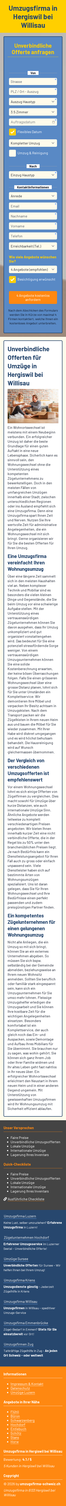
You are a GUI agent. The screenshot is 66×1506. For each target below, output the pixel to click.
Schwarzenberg (23, 1420)
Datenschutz (20, 1388)
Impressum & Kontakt (27, 1384)
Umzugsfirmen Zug (18, 1344)
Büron (15, 1416)
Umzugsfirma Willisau (20, 1301)
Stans (15, 1437)
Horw (15, 1441)
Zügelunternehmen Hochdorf (26, 1237)
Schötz (16, 1433)
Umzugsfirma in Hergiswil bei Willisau (33, 16)
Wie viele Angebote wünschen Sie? (32, 259)
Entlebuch (18, 1429)
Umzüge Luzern (23, 1392)
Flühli (15, 1412)
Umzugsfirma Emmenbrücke (26, 1323)
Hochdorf (18, 1424)
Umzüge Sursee (16, 1259)
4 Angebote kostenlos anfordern (33, 297)
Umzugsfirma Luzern (20, 1216)
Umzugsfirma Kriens (19, 1280)
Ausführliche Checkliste (26, 1199)
